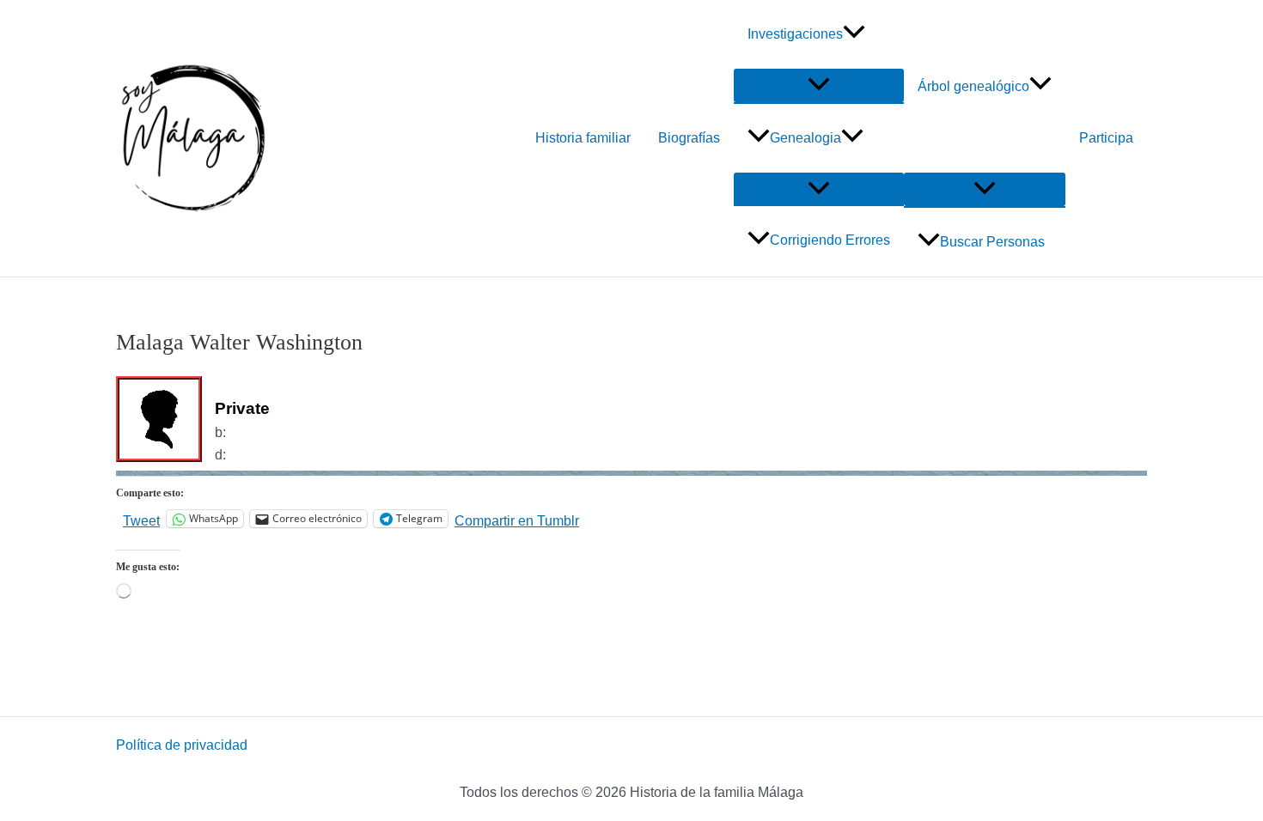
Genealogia (805, 138)
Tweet (141, 520)
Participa (1106, 138)
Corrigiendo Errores (830, 240)
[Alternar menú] (819, 85)
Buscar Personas (992, 241)
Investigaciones (795, 34)
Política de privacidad (181, 745)
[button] (854, 34)
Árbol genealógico (973, 86)
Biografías (689, 138)
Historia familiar (583, 138)
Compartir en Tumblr (517, 520)
